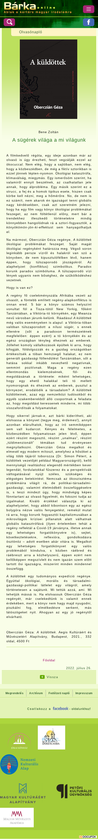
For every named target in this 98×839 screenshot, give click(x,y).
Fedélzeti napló (59, 693)
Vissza (52, 677)
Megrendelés (14, 693)
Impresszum (84, 693)
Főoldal (49, 660)
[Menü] (88, 9)
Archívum (36, 693)
